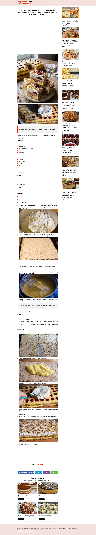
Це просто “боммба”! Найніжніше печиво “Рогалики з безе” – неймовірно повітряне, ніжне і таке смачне (68, 84)
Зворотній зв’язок (20, 531)
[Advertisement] (37, 27)
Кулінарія (56, 2)
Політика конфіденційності (30, 531)
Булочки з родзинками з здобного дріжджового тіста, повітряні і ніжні (69, 63)
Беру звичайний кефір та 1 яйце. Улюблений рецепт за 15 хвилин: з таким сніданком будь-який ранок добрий (70, 43)
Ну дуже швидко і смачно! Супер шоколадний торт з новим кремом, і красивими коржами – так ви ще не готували (70, 172)
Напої (62, 2)
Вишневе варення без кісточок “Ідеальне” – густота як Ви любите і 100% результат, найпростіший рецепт (68, 150)
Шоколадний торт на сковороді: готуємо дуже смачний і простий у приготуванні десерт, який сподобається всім (70, 105)
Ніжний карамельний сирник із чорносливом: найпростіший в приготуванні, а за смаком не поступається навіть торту (70, 195)
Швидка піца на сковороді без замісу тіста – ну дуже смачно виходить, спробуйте (70, 22)
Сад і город (50, 2)
